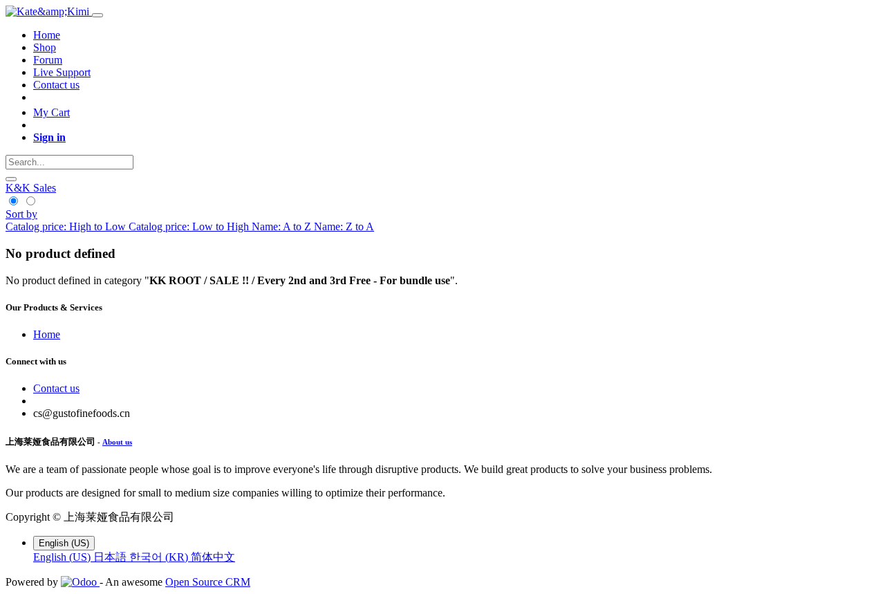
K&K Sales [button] (31, 188)
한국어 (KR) (160, 557)
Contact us (56, 388)
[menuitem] (46, 35)
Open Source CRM (207, 582)
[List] (30, 201)
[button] (21, 214)
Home (46, 334)
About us (117, 442)
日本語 (111, 557)
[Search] (11, 179)
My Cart (51, 112)
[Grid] (14, 201)
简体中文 (213, 557)
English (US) (63, 557)
